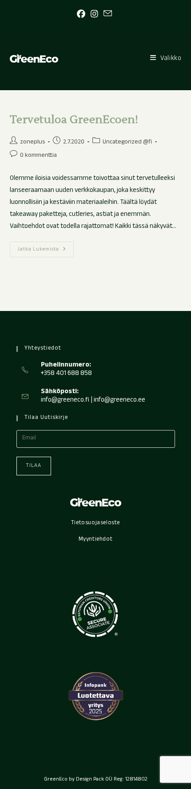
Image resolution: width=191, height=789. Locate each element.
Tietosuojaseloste (95, 523)
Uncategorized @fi (127, 142)
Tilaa (34, 466)
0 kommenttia (38, 156)
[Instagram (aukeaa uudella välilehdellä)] (94, 15)
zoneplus (32, 142)
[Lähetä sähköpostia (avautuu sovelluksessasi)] (108, 14)
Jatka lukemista (45, 250)
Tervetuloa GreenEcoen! (74, 120)
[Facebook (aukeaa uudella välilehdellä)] (82, 15)
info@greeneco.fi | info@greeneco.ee (93, 400)
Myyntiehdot (96, 540)
